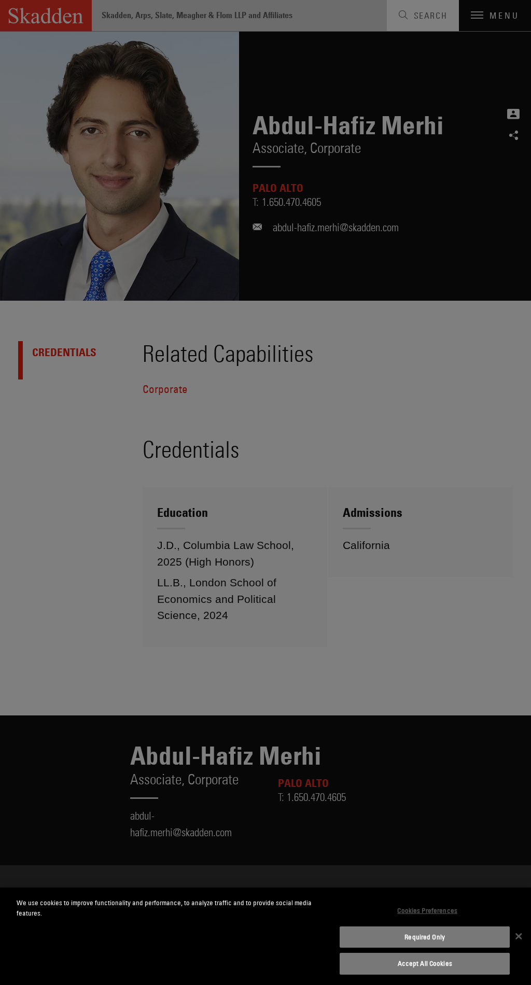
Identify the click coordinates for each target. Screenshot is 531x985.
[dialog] (265, 936)
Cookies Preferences (427, 910)
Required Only (424, 937)
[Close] (518, 936)
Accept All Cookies (425, 963)
